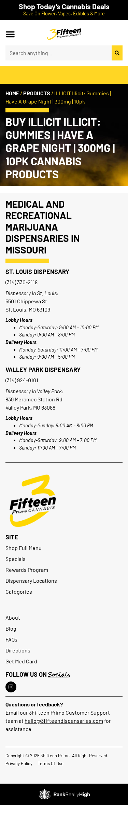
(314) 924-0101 (21, 380)
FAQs (11, 639)
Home (12, 93)
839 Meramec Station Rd (33, 399)
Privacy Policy (18, 763)
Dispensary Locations (31, 580)
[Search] (117, 52)
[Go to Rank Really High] (64, 794)
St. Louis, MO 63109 (27, 309)
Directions (17, 650)
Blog (10, 628)
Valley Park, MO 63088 (30, 407)
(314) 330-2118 (21, 282)
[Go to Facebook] (10, 686)
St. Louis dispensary (37, 271)
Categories (18, 591)
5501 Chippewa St (26, 301)
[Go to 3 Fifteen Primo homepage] (64, 34)
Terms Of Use (50, 763)
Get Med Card (21, 661)
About (12, 617)
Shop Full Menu (23, 548)
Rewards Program (26, 569)
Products (36, 93)
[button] (10, 34)
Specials (15, 558)
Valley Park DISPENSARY (43, 369)
